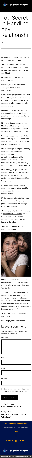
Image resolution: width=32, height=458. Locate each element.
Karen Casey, (23, 282)
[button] (16, 435)
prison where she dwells (12, 214)
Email (3, 368)
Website (4, 378)
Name (3, 358)
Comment (5, 337)
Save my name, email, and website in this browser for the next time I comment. (17, 390)
